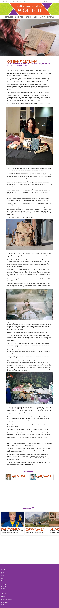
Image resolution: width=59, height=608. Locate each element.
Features (9, 17)
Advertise (12, 1)
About (7, 1)
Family (42, 17)
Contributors (18, 1)
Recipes (50, 17)
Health (28, 17)
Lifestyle (19, 17)
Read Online (3, 586)
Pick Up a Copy (4, 589)
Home (35, 17)
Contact (23, 1)
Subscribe (2, 1)
